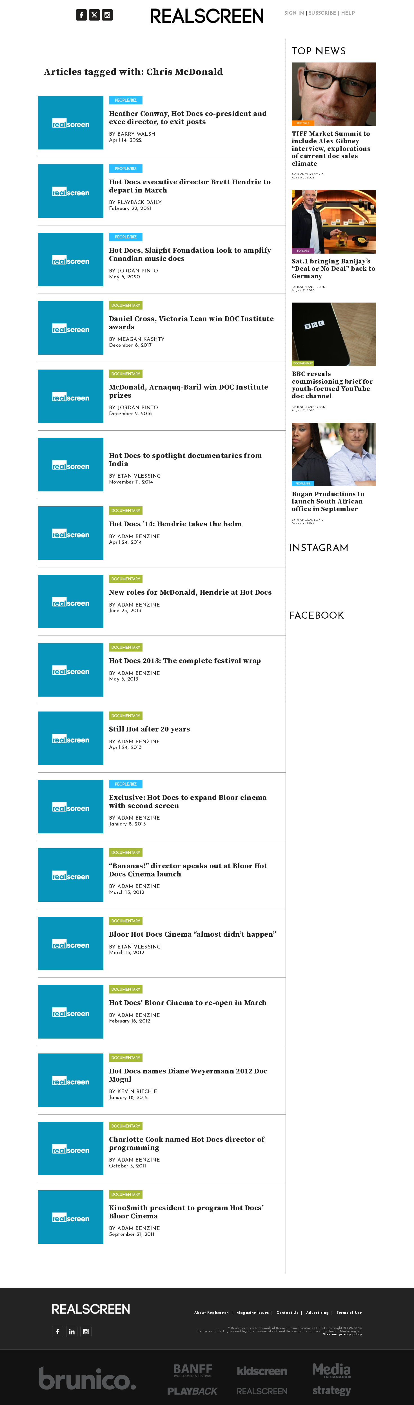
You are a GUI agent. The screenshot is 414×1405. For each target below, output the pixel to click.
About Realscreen (211, 1313)
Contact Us (287, 1313)
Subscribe (323, 13)
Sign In (294, 13)
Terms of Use (349, 1313)
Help (348, 13)
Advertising (317, 1313)
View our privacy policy (342, 1334)
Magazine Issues (253, 1313)
